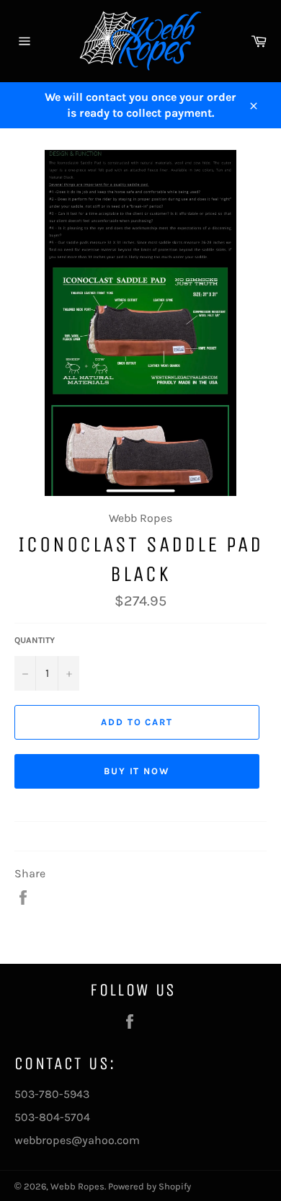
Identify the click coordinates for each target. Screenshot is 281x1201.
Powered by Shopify (149, 1186)
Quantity (34, 640)
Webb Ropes (77, 1186)
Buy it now (137, 771)
